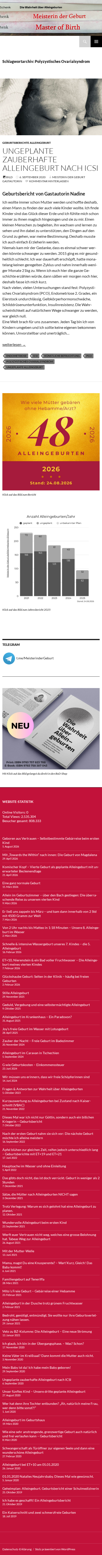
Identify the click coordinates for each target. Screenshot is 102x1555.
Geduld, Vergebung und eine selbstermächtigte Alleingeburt (46, 1005)
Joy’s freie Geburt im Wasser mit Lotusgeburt (35, 1029)
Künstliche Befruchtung (62, 355)
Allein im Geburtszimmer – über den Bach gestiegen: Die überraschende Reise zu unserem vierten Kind (49, 897)
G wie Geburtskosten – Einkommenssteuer (33, 1065)
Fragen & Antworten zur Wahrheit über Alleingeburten (42, 1089)
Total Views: (11, 817)
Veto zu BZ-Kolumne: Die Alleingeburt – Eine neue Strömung (47, 1331)
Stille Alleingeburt (15, 993)
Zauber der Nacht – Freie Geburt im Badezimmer (38, 1041)
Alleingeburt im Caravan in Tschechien (30, 1053)
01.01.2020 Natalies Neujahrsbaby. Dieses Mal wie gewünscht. (48, 1476)
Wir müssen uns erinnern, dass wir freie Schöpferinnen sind (46, 1077)
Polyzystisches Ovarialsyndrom (29, 361)
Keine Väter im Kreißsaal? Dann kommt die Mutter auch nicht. (48, 1356)
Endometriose (16, 355)
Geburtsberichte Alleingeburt (26, 142)
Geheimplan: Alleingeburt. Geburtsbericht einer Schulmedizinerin (50, 1488)
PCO (89, 355)
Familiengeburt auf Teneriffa (23, 1279)
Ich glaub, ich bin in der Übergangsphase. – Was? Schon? (43, 1343)
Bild (9, 177)
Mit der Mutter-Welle (18, 1251)
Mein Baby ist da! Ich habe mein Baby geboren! (36, 1367)
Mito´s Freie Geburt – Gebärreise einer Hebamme (38, 1291)
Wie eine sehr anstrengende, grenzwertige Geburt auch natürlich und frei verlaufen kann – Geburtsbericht (49, 1434)
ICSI (35, 355)
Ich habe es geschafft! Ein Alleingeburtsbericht (36, 1500)
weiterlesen (14, 344)
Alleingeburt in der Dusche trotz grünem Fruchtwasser (42, 1303)
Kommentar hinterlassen (49, 181)
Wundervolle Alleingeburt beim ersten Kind (34, 1222)
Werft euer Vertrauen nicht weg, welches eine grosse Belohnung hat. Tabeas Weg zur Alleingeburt (49, 1237)
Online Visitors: (14, 812)
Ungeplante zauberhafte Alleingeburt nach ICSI (50, 159)
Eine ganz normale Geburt (21, 883)
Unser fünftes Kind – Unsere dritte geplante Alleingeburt (43, 1391)
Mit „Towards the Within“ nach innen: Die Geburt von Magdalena (49, 855)
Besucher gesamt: (15, 821)
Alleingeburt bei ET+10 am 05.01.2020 (30, 1464)
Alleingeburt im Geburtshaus (23, 1420)
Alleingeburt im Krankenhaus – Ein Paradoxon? (37, 1017)
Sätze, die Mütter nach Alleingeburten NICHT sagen (40, 1194)
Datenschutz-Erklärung (17, 1549)
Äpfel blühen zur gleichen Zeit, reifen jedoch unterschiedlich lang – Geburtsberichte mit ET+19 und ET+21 (50, 1152)
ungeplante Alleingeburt (24, 367)
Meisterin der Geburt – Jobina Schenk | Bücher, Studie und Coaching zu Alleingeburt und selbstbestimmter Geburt (40, 41)
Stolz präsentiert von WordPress (55, 1549)
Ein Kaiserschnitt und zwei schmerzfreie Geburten (39, 1512)
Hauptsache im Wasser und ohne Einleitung (34, 1166)
